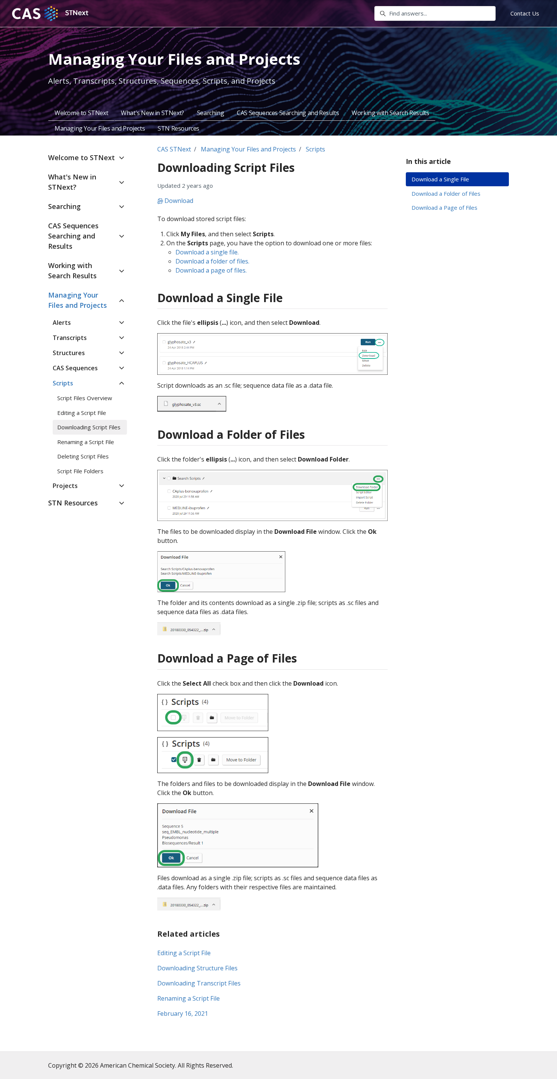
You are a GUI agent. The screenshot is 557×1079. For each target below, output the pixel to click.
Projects (65, 486)
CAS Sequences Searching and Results (288, 113)
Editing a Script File (184, 953)
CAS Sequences (75, 368)
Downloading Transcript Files (199, 983)
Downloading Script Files (88, 427)
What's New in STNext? (152, 113)
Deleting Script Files (83, 456)
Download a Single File (440, 179)
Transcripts (70, 338)
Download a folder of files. (212, 261)
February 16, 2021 (182, 1013)
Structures (69, 353)
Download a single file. (207, 252)
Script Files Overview (84, 398)
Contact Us (524, 13)
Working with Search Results (390, 113)
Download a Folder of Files (445, 193)
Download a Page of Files (444, 207)
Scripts (315, 149)
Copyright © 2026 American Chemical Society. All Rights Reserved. (140, 1065)
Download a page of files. (211, 270)
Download (178, 200)
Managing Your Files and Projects (100, 128)
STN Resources (178, 128)
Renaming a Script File (188, 998)
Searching (210, 113)
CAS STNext (174, 149)
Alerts (62, 322)
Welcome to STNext (81, 113)
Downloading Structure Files (197, 968)
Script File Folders (80, 471)
